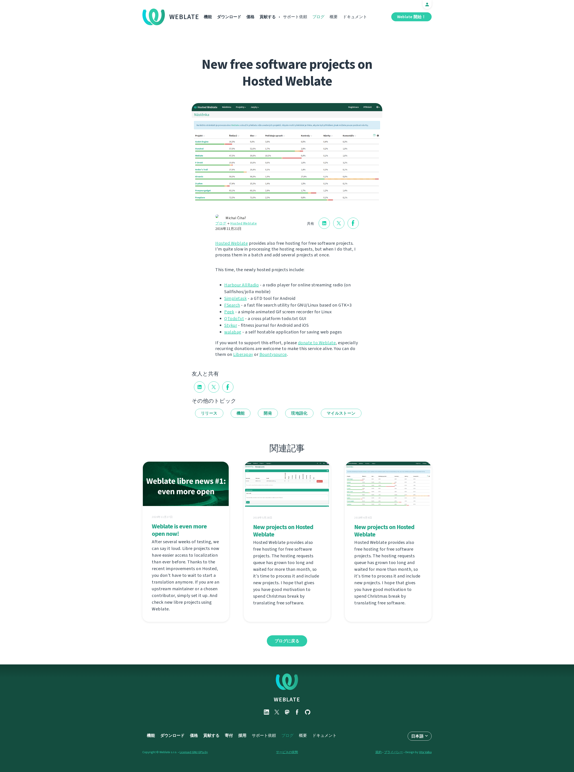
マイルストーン (341, 413)
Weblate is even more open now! (179, 530)
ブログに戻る (287, 641)
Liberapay (243, 354)
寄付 (229, 735)
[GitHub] (307, 712)
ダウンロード (229, 16)
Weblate (184, 16)
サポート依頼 (295, 16)
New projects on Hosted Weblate (283, 530)
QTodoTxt (234, 319)
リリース (209, 413)
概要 (334, 16)
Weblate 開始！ (411, 16)
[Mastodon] (287, 712)
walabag (232, 332)
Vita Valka (425, 752)
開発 (268, 413)
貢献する (268, 16)
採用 (242, 735)
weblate (287, 699)
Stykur (230, 325)
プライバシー (393, 752)
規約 (378, 752)
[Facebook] (297, 712)
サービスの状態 (287, 752)
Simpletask (235, 298)
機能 (208, 16)
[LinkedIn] (266, 712)
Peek (229, 312)
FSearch (232, 305)
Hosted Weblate (243, 223)
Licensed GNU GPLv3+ (194, 752)
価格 (250, 16)
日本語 (417, 736)
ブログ (318, 16)
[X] (276, 712)
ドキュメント (355, 16)
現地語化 (299, 413)
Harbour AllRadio (241, 285)
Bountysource (273, 354)
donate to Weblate (317, 343)
